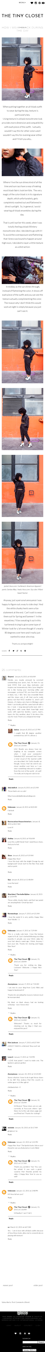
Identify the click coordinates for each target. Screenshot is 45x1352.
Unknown (12, 807)
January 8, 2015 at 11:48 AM (22, 880)
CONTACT (28, 1325)
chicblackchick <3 (14, 1087)
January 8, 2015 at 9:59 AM (23, 855)
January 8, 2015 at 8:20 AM (26, 807)
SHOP (38, 1325)
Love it (10, 1057)
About (18, 1325)
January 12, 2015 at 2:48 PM (27, 1191)
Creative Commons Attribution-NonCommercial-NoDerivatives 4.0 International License (22, 1318)
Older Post (38, 1285)
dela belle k (12, 788)
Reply (10, 720)
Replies (13, 725)
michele (11, 1128)
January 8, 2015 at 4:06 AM (25, 677)
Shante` (11, 677)
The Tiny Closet (23, 16)
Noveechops (13, 913)
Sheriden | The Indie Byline (19, 894)
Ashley (10, 838)
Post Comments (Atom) (21, 1302)
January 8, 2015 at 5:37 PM (30, 730)
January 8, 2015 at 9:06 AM (24, 838)
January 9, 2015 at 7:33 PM (24, 1057)
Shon (10, 855)
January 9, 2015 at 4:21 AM (29, 913)
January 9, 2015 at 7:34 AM (28, 984)
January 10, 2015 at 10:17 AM (26, 1128)
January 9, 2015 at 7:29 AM (26, 930)
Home (9, 1325)
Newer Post (8, 1285)
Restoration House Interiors (20, 821)
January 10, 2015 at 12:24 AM (29, 1074)
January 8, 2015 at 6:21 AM (28, 788)
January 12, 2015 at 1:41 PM (27, 1142)
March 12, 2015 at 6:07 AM (20, 1227)
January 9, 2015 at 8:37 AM (29, 1042)
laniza (16, 730)
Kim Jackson (13, 1042)
